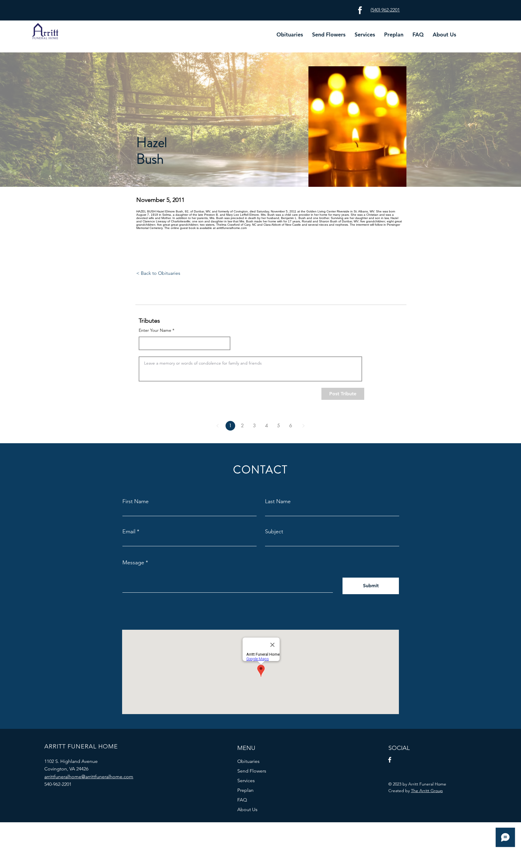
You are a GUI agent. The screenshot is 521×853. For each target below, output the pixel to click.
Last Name (278, 501)
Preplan (245, 790)
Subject (274, 531)
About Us (247, 809)
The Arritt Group (427, 790)
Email (128, 531)
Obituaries (248, 761)
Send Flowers (251, 771)
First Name (135, 501)
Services (246, 780)
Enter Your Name (155, 330)
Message (133, 562)
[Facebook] (389, 760)
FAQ (242, 800)
